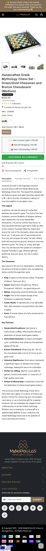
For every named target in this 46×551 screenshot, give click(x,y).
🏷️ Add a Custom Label (24, 140)
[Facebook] (12, 508)
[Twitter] (26, 508)
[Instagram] (19, 508)
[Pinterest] (4, 508)
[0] (41, 14)
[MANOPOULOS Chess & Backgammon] (23, 15)
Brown (11, 120)
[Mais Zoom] (39, 56)
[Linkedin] (33, 508)
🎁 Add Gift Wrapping (24, 145)
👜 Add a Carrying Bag (24, 149)
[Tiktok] (4, 515)
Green (4, 120)
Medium (7, 133)
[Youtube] (40, 508)
